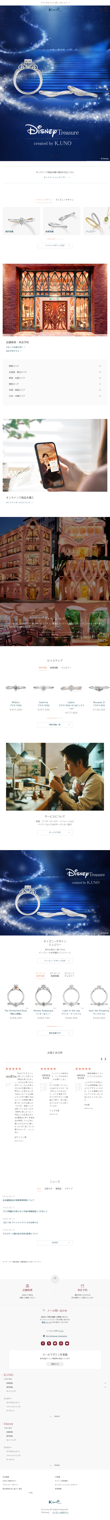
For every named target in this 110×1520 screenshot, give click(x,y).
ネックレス (10, 1410)
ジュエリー (66, 668)
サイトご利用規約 (61, 1481)
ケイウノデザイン (44, 200)
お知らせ (48, 1189)
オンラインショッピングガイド (66, 1484)
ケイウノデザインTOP (55, 245)
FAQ (31, 1492)
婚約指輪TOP (55, 1033)
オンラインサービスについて (18, 502)
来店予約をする (12, 351)
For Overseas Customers (56, 1336)
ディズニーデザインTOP (55, 961)
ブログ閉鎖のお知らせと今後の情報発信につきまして (25, 1211)
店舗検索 (28, 1290)
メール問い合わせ (57, 1310)
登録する (55, 1364)
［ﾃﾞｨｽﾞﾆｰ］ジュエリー (69, 974)
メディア (69, 1189)
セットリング (11, 1391)
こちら (61, 1331)
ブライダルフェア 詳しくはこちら (54, 2)
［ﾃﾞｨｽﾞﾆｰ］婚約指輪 (40, 974)
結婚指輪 (54, 668)
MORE (55, 635)
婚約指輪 (43, 668)
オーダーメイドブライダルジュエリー (43, 1088)
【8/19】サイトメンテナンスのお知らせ (20, 1222)
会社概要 (6, 1477)
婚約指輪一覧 (55, 724)
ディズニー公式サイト (61, 1512)
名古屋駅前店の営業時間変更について (18, 1200)
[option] (55, 83)
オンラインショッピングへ (55, 177)
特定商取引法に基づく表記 (12, 1489)
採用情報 (58, 1489)
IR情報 (57, 1477)
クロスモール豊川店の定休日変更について (20, 1234)
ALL (39, 1189)
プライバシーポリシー (11, 1484)
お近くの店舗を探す (14, 347)
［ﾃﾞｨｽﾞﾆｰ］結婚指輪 (55, 974)
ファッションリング (13, 1406)
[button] (101, 1059)
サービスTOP (55, 832)
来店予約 (83, 1290)
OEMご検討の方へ (9, 1481)
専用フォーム (46, 1322)
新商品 (59, 1189)
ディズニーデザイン (65, 200)
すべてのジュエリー (13, 1402)
